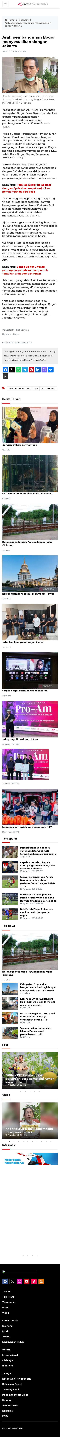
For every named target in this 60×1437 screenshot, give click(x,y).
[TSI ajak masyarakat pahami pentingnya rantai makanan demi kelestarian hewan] (30, 473)
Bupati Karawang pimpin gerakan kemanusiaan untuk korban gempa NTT (27, 825)
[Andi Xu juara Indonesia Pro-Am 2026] (25, 764)
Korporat (7, 1410)
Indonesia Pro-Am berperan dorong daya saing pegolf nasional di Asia (28, 738)
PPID (5, 1416)
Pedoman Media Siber (15, 1394)
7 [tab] (36, 1141)
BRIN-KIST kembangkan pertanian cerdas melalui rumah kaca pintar (29, 1078)
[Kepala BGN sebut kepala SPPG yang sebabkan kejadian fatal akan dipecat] (10, 866)
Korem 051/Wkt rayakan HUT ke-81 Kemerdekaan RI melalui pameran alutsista (37, 1002)
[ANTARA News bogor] (33, 4)
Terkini (6, 1291)
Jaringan (7, 1373)
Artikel (6, 1336)
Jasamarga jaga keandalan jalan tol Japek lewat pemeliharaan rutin (35, 1031)
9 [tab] (46, 1141)
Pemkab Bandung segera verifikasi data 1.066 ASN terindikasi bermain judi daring (38, 851)
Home (11, 20)
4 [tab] (34, 1091)
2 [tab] (25, 1091)
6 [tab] (32, 1141)
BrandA (6, 1400)
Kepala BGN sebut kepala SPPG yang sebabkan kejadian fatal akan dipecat (38, 865)
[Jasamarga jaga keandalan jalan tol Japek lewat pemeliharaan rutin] (10, 1032)
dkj (36, 389)
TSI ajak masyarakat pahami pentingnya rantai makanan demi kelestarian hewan (27, 492)
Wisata (6, 1349)
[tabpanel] (30, 1070)
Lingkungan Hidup (13, 1342)
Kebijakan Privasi (12, 1384)
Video (6, 1094)
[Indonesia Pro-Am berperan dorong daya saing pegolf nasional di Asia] (30, 719)
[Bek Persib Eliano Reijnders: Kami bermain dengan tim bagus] (10, 913)
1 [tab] (20, 1091)
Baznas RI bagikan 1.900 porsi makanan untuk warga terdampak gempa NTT (37, 1016)
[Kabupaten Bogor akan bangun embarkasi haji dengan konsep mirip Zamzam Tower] (30, 573)
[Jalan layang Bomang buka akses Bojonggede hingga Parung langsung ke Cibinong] (30, 521)
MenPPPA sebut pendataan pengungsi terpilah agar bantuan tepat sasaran (26, 689)
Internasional (10, 1355)
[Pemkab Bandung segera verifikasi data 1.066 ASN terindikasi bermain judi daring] (10, 852)
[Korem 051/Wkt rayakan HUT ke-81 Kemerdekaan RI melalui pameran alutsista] (10, 1003)
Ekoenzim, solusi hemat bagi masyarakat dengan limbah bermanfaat (28, 443)
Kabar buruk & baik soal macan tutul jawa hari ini (29, 1130)
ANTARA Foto (10, 1405)
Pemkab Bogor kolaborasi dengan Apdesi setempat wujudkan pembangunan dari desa (26, 188)
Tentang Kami (10, 1389)
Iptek (5, 1331)
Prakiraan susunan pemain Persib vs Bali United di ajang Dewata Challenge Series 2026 (38, 897)
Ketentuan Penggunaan (16, 1378)
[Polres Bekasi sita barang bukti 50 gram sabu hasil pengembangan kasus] (30, 621)
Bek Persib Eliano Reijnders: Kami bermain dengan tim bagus (36, 912)
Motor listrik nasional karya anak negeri (26, 1244)
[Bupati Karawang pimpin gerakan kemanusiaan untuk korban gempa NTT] (30, 806)
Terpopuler (9, 838)
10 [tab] (50, 1141)
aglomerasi (49, 389)
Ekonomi (24, 20)
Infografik (8, 1145)
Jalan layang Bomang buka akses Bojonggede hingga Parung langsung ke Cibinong (27, 542)
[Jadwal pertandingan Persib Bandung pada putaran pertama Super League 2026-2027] (10, 881)
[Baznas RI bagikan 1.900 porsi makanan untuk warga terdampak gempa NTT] (10, 1017)
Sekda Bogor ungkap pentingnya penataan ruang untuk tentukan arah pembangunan (25, 270)
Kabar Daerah (10, 1320)
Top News (8, 925)
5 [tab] (39, 1091)
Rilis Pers (7, 1365)
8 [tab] (41, 1141)
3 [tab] (30, 1091)
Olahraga (7, 1360)
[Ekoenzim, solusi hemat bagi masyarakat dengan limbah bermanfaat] (30, 424)
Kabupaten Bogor (19, 389)
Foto (5, 1044)
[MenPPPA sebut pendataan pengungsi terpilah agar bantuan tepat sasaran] (30, 670)
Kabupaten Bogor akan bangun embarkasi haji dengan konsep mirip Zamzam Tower (29, 592)
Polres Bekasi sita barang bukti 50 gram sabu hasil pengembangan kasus (27, 641)
